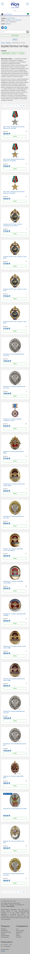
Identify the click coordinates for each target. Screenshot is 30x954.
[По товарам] (25, 32)
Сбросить (21, 53)
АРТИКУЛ (13, 53)
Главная (3, 43)
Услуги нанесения (5, 935)
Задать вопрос (19, 932)
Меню (15, 39)
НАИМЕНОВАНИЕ (6, 53)
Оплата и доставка (20, 930)
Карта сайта (18, 937)
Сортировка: (4, 50)
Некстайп (3, 951)
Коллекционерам (5, 937)
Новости (18, 934)
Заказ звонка (15, 35)
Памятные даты (4, 930)
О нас (14, 10)
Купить (15, 136)
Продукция (8, 43)
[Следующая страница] (21, 105)
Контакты (18, 935)
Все (24, 105)
